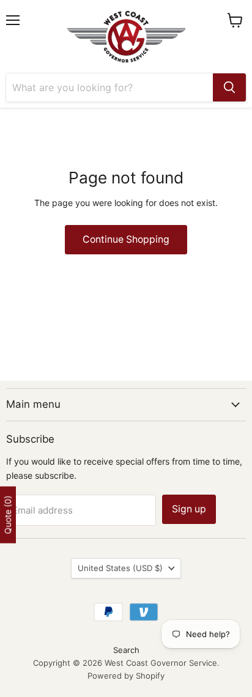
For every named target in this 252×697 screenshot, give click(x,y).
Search (126, 650)
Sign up (189, 509)
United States (120, 568)
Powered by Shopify (126, 675)
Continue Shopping (126, 239)
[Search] (229, 87)
